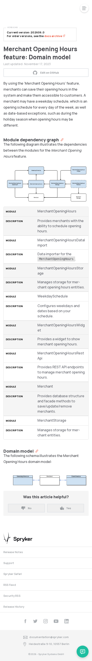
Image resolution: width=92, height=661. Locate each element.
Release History (14, 607)
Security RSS (12, 596)
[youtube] (56, 621)
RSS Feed (9, 585)
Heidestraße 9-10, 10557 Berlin (49, 644)
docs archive (53, 36)
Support (8, 563)
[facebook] (25, 621)
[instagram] (45, 621)
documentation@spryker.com (49, 637)
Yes (68, 508)
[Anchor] (61, 139)
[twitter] (35, 621)
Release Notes (13, 552)
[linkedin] (66, 621)
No (29, 508)
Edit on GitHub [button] (49, 73)
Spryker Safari (12, 574)
